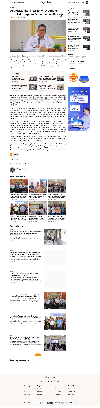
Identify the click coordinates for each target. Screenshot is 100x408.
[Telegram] (23, 164)
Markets (57, 388)
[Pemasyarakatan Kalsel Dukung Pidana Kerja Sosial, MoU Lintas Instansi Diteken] (60, 78)
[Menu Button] (87, 2)
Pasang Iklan (27, 394)
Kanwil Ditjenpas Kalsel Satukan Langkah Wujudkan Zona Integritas (24, 274)
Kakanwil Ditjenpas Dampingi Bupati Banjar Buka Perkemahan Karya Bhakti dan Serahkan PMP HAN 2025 (74, 29)
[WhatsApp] (26, 164)
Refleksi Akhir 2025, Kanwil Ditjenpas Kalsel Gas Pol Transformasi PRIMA (25, 338)
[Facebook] (17, 164)
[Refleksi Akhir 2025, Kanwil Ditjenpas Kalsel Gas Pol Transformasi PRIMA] (55, 343)
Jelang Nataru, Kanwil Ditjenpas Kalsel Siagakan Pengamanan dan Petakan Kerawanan (47, 86)
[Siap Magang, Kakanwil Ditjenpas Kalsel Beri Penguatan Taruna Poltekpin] (86, 38)
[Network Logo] (27, 403)
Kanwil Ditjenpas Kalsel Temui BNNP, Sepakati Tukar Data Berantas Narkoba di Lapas (18, 196)
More (37, 355)
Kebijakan (39, 391)
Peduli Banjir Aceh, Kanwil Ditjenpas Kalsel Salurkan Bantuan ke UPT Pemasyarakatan (19, 86)
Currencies (71, 394)
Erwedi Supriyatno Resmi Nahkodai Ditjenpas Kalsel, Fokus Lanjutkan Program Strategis (25, 253)
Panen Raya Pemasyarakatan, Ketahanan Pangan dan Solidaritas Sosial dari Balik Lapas (19, 78)
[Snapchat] (58, 381)
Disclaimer (40, 394)
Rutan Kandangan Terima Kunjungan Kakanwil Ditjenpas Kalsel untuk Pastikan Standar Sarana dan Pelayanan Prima (26, 233)
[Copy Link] (29, 164)
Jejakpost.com (49, 398)
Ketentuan (40, 388)
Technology (58, 394)
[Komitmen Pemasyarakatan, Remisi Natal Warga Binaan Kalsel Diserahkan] (38, 186)
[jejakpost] (50, 377)
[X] (20, 164)
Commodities (71, 391)
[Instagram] (54, 381)
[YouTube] (51, 381)
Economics (58, 391)
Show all (16, 154)
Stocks (70, 388)
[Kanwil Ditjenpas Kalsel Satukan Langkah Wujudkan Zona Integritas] (55, 279)
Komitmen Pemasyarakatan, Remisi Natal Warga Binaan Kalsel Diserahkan (37, 196)
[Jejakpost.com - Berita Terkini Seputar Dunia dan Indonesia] (46, 2)
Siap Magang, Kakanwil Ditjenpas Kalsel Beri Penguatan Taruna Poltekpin (75, 38)
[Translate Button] (82, 2)
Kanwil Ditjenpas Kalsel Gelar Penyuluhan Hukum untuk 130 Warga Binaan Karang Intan (56, 218)
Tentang (26, 388)
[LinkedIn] (48, 381)
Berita (16, 159)
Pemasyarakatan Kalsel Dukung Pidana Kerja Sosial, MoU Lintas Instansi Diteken (47, 78)
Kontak (25, 391)
